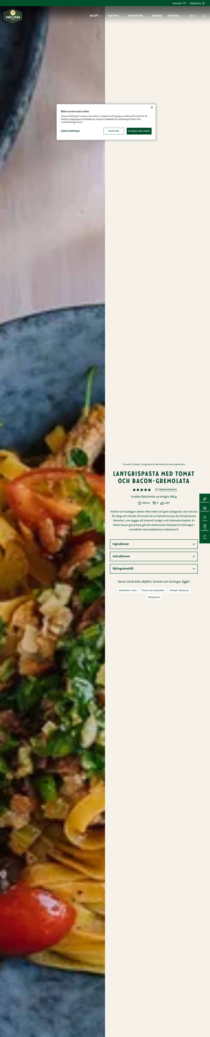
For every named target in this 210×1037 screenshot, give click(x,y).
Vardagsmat (154, 597)
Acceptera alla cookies (139, 131)
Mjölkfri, (147, 581)
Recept (94, 16)
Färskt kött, (134, 581)
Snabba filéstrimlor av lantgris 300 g (154, 496)
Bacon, (122, 581)
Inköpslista (195, 3)
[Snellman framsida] (13, 16)
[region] (106, 122)
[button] (102, 16)
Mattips (113, 16)
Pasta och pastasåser (153, 590)
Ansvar (157, 16)
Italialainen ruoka (128, 590)
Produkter (135, 16)
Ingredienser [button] (121, 544)
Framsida (127, 464)
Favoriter (177, 3)
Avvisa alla (114, 131)
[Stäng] (152, 107)
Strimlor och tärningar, (167, 581)
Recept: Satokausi (179, 590)
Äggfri (186, 581)
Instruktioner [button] (121, 556)
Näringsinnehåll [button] (123, 568)
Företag (173, 16)
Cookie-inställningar (70, 131)
